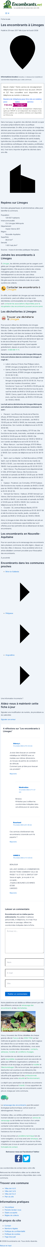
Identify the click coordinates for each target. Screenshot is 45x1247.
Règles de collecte (12, 1215)
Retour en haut (5, 1246)
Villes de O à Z (10, 1194)
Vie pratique (9, 1207)
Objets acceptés (11, 1213)
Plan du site (9, 1197)
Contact (8, 1226)
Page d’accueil (10, 1237)
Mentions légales (11, 1228)
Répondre (13, 774)
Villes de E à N (10, 1191)
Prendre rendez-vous (13, 1210)
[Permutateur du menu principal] (7, 13)
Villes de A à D (10, 1188)
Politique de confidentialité (15, 1231)
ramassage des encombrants (14, 1105)
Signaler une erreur (8, 719)
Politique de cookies (12, 1234)
